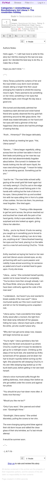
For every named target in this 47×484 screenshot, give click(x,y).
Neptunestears (25, 16)
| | (33, 35)
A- (4, 35)
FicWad (6, 2)
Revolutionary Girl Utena (14, 10)
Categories (7, 8)
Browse (17, 2)
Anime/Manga (22, 8)
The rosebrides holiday (17, 11)
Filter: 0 (28, 2)
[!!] (19, 29)
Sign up (11, 463)
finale (13, 16)
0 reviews (37, 16)
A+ (16, 35)
